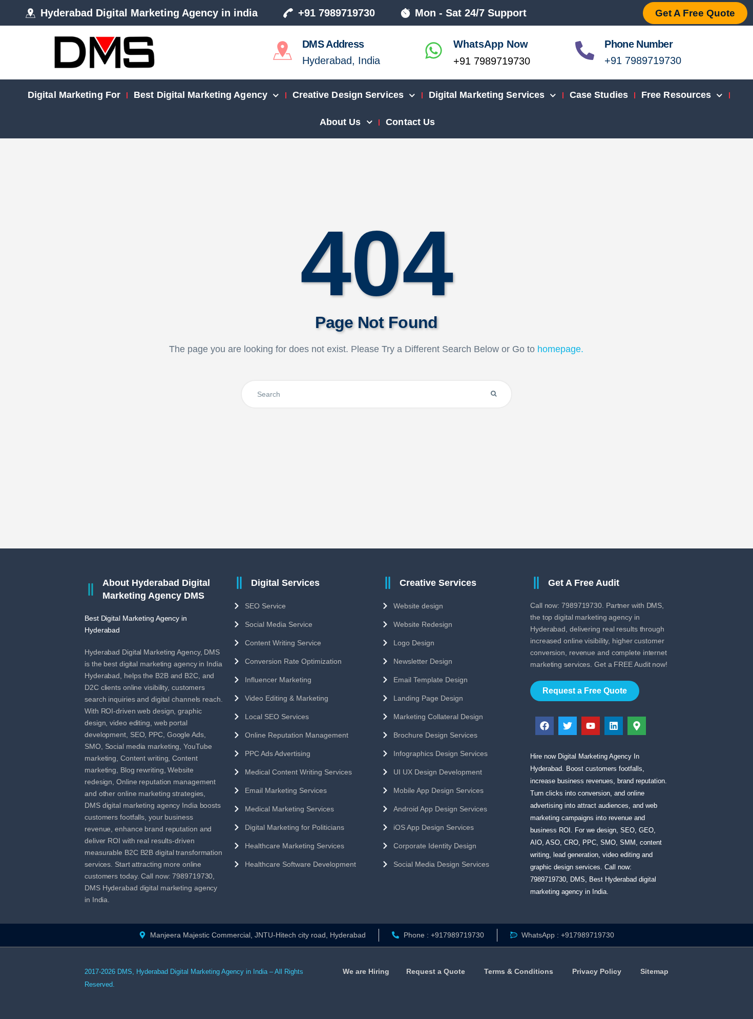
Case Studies (599, 95)
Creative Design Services (348, 95)
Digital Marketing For (74, 95)
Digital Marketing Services (487, 95)
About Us (340, 122)
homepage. (560, 349)
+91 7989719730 (491, 61)
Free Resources (676, 95)
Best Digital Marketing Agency (200, 95)
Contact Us (410, 122)
